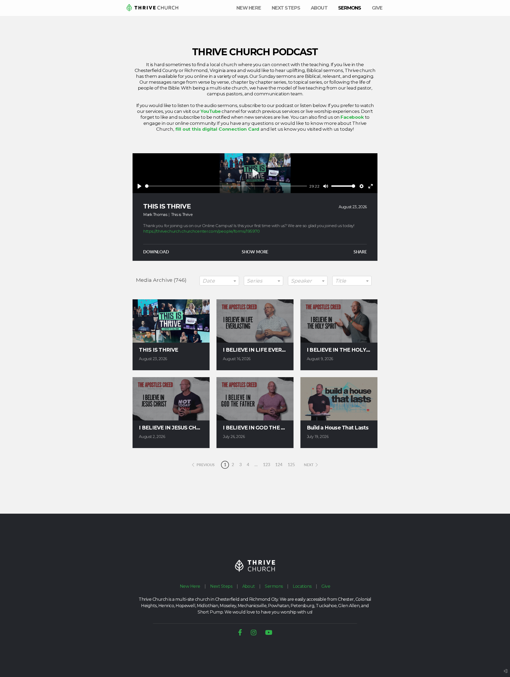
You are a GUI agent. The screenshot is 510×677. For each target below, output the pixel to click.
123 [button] (266, 465)
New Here (190, 586)
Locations (302, 586)
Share (360, 252)
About (248, 586)
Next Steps (221, 586)
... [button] (256, 465)
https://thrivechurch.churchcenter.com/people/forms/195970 (201, 231)
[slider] (226, 186)
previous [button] (206, 465)
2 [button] (233, 465)
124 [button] (278, 465)
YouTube (210, 111)
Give (325, 586)
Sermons (274, 586)
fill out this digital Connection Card (218, 129)
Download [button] (156, 252)
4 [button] (248, 465)
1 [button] (225, 465)
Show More (255, 252)
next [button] (308, 465)
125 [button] (291, 465)
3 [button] (240, 465)
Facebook (353, 117)
